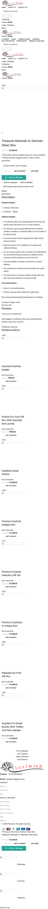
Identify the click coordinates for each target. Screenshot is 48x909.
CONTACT (4, 782)
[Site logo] (13, 3)
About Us (3, 786)
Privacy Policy (5, 801)
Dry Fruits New (8, 375)
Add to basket (20, 171)
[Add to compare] (4, 362)
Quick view (10, 362)
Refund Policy (5, 805)
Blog (1, 794)
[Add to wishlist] (16, 362)
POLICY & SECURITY (8, 798)
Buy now (34, 171)
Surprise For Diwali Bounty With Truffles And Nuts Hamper (12, 727)
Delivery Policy (5, 809)
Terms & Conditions (7, 813)
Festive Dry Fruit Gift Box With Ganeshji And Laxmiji (13, 420)
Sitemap (3, 820)
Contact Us (4, 790)
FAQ (1, 817)
